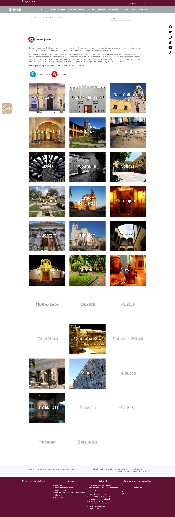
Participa (58, 485)
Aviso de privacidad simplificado (101, 501)
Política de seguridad (97, 506)
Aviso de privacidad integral (99, 499)
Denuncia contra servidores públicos (138, 481)
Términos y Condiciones (98, 504)
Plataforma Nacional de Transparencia (70, 492)
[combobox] (120, 18)
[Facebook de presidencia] (122, 492)
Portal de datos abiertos (98, 494)
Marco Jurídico (60, 490)
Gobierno (143, 3)
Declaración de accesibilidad (99, 496)
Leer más (92, 490)
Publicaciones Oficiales (64, 488)
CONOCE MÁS (81, 65)
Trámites (133, 3)
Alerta (57, 495)
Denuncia (59, 497)
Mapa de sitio (94, 509)
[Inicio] (41, 9)
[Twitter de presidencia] (123, 494)
